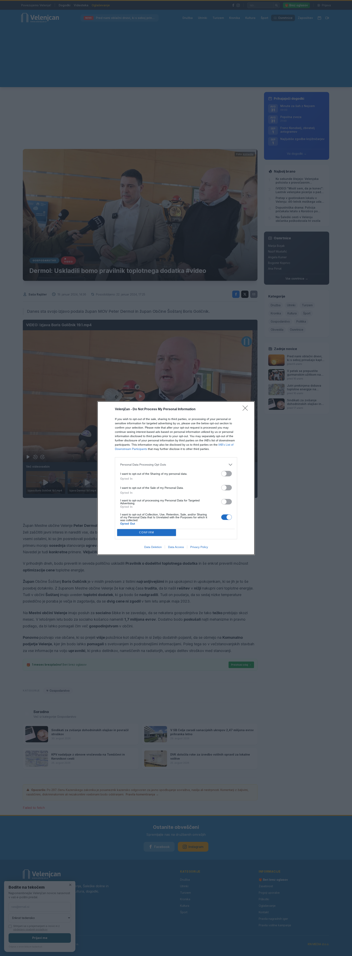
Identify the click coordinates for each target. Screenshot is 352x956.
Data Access (176, 547)
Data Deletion (153, 547)
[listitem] (176, 465)
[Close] (246, 409)
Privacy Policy (199, 547)
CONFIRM (146, 532)
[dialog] (176, 478)
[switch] (226, 473)
